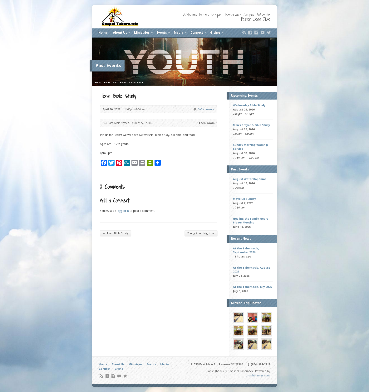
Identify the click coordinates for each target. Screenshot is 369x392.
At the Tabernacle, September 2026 (246, 250)
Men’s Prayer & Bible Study (251, 125)
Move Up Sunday (244, 199)
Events (162, 32)
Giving (215, 32)
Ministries (142, 32)
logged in (123, 211)
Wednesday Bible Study (249, 105)
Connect (196, 32)
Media (178, 32)
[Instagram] (256, 32)
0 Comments (195, 109)
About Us (120, 32)
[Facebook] (250, 32)
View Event (136, 82)
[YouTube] (262, 32)
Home (103, 32)
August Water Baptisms (249, 179)
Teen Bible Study (115, 233)
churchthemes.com (258, 375)
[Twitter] (269, 32)
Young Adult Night (201, 233)
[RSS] (244, 32)
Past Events (121, 82)
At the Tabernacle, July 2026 (252, 287)
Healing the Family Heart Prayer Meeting (250, 220)
